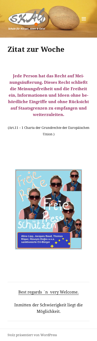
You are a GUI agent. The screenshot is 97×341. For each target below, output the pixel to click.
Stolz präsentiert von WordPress (32, 335)
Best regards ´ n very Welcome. (48, 292)
